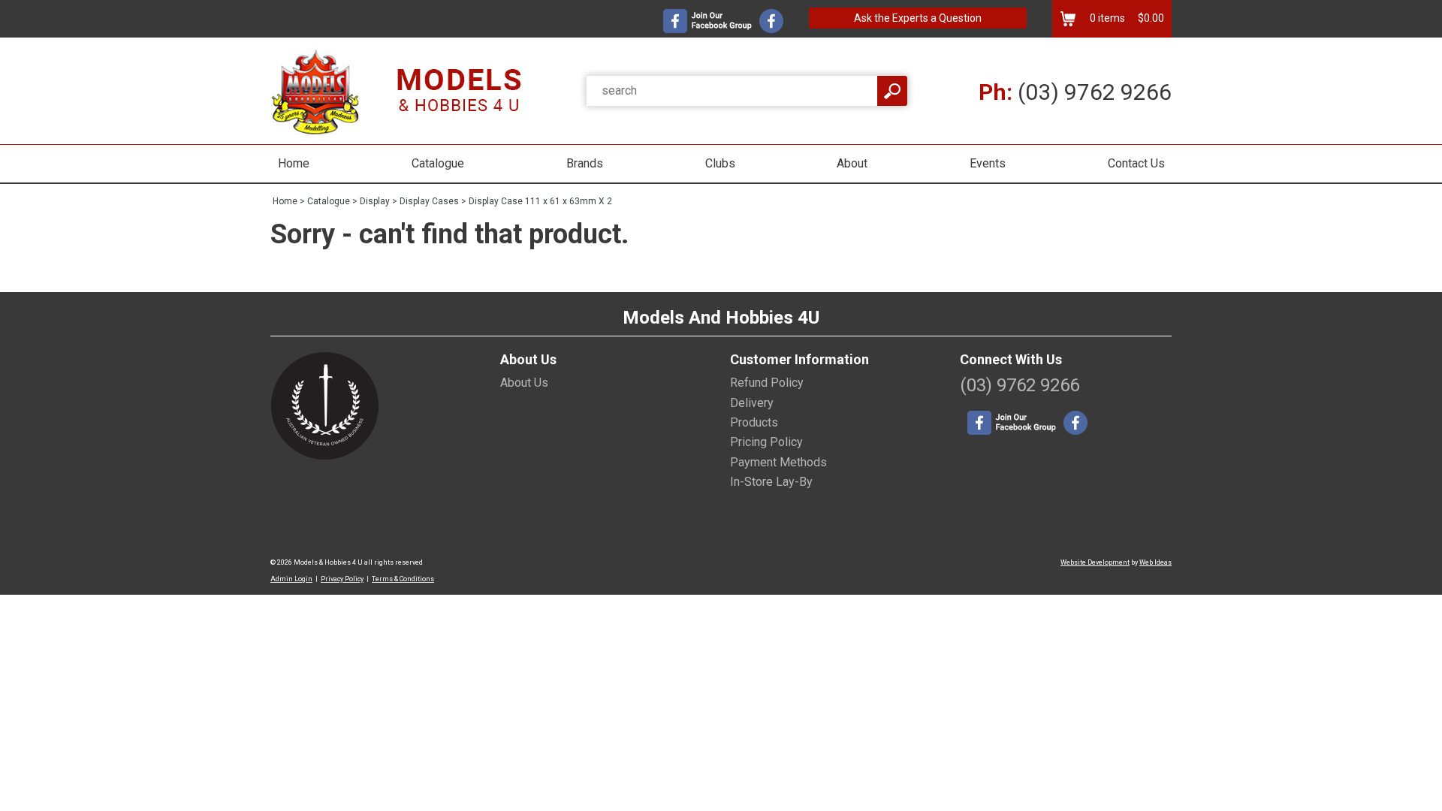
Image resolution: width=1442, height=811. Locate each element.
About (852, 163)
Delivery (752, 403)
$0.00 (1150, 18)
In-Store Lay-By (771, 482)
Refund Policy (767, 382)
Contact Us (1136, 163)
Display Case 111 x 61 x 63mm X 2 (540, 201)
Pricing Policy (766, 442)
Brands (584, 163)
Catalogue (438, 163)
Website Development (1095, 562)
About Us (524, 382)
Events (988, 163)
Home (293, 163)
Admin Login (291, 579)
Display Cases (429, 201)
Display (375, 201)
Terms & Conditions (403, 579)
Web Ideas (1155, 562)
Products (754, 422)
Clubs (720, 163)
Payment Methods (778, 462)
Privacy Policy (342, 579)
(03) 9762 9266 (1075, 92)
